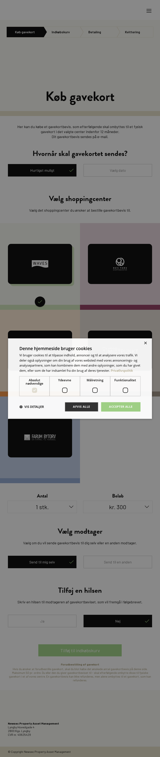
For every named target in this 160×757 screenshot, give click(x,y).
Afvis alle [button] (81, 407)
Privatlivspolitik (122, 371)
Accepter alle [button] (120, 407)
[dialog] (80, 378)
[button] (31, 407)
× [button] (145, 343)
